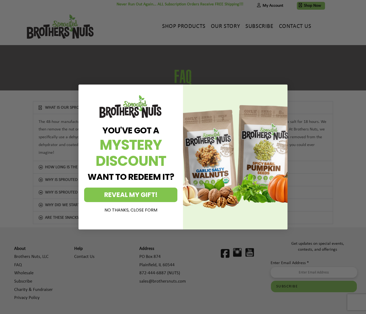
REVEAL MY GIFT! (131, 194)
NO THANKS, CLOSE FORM (130, 210)
